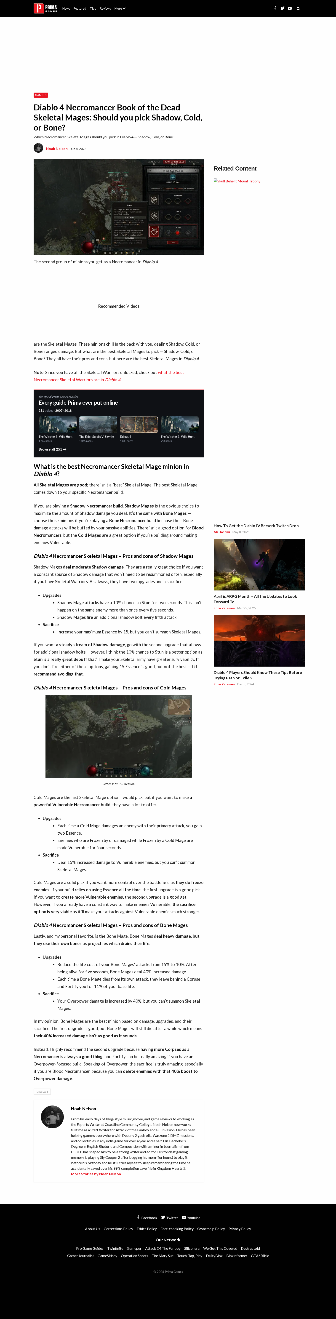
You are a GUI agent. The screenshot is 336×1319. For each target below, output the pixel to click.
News (66, 8)
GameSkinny (107, 1255)
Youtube (193, 1217)
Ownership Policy (211, 1228)
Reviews (105, 8)
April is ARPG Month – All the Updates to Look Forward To (255, 599)
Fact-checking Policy (177, 1228)
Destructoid (250, 1248)
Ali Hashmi (222, 532)
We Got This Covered (220, 1248)
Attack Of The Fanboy (163, 1248)
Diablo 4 (42, 1091)
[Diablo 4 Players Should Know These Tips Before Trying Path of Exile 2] (259, 641)
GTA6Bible (260, 1255)
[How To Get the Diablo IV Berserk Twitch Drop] (259, 349)
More (123, 10)
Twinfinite (115, 1248)
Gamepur (134, 1248)
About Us (121, 6)
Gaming (41, 95)
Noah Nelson (57, 148)
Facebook (149, 1217)
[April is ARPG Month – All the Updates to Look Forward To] (259, 565)
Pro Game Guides (90, 1248)
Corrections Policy (118, 1228)
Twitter (171, 1217)
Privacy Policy (240, 1228)
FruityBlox (214, 1255)
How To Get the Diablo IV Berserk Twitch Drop (256, 525)
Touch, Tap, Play (189, 1255)
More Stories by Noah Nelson (96, 1174)
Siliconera (192, 1248)
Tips (93, 8)
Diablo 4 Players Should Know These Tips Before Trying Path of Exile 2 (258, 675)
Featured (80, 8)
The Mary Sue (162, 1255)
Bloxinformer (236, 1255)
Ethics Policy (147, 1228)
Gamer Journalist (80, 1255)
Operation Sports (134, 1255)
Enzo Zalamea (224, 608)
